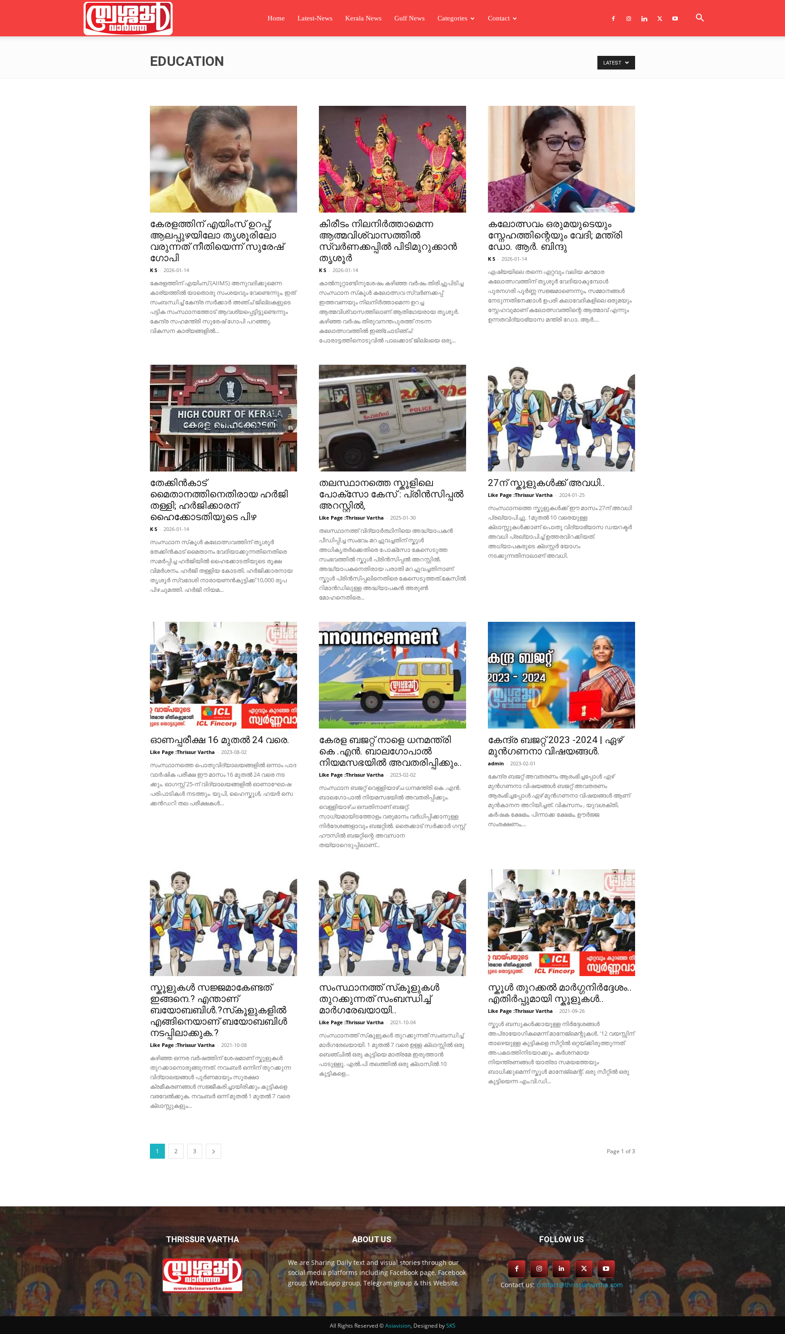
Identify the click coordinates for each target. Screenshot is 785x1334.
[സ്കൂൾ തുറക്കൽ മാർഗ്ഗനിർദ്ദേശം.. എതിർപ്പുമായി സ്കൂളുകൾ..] (561, 922)
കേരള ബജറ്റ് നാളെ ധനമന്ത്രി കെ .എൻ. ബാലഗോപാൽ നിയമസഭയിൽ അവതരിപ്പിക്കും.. (390, 751)
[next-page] (213, 1151)
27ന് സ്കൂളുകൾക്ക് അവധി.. (546, 482)
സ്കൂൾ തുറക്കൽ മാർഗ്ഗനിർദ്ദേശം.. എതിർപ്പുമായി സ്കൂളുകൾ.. (560, 993)
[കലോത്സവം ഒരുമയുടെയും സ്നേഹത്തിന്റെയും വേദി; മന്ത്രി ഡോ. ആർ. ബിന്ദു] (561, 159)
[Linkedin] (644, 18)
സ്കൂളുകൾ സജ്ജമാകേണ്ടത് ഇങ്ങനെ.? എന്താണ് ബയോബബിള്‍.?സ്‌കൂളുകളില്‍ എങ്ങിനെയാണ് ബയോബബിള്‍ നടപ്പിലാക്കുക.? (218, 1010)
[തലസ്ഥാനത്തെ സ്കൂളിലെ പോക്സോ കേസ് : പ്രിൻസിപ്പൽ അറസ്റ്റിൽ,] (392, 418)
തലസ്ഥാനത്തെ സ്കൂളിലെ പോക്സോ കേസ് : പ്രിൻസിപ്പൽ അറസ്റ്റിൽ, (391, 494)
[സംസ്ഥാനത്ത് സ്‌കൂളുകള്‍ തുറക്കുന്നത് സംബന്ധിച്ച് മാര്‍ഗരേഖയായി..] (392, 922)
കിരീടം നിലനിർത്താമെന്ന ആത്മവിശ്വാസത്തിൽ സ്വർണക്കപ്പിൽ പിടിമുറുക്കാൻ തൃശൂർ (388, 240)
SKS (451, 1325)
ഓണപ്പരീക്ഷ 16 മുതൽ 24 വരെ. (219, 739)
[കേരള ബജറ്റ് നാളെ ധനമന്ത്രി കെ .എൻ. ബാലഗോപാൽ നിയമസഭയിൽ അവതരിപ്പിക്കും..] (392, 675)
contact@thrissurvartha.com (580, 1284)
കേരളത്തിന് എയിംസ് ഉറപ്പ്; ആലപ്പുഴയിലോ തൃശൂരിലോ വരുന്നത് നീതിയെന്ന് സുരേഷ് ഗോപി (216, 240)
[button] (699, 19)
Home (276, 18)
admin (496, 763)
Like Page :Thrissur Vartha (351, 517)
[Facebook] (613, 18)
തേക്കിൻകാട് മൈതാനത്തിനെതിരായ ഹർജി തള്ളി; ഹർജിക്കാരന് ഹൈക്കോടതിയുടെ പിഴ (219, 499)
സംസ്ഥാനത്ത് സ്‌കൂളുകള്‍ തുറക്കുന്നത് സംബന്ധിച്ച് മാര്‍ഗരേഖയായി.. (379, 999)
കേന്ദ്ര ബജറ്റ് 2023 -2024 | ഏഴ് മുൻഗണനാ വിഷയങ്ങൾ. (555, 745)
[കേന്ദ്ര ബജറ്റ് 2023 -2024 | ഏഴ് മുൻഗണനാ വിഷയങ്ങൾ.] (561, 675)
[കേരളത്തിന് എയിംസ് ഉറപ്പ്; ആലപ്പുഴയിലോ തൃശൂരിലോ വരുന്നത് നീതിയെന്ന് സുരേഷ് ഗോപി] (223, 159)
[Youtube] (675, 18)
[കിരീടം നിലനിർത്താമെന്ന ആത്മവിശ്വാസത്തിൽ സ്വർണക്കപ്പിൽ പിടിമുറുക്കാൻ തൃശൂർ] (392, 159)
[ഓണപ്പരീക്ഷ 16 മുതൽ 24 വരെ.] (223, 675)
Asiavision (398, 1325)
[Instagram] (629, 18)
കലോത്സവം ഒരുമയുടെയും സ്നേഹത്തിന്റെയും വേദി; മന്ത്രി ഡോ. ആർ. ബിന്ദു (555, 235)
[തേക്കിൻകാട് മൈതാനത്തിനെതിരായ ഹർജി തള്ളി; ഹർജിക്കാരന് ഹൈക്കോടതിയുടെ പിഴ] (223, 418)
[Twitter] (659, 18)
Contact (499, 18)
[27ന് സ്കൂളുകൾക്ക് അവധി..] (561, 418)
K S (153, 270)
